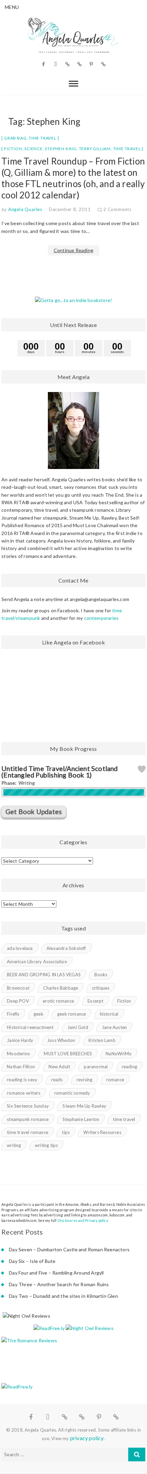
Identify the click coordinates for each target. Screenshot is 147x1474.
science (33, 148)
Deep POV (18, 1001)
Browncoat (18, 988)
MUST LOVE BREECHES (68, 1053)
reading (129, 1066)
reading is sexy (22, 1079)
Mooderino (18, 1053)
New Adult (59, 1066)
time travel (127, 148)
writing (14, 1145)
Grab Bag (15, 138)
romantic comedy (72, 1093)
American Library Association (37, 961)
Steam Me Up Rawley (84, 1106)
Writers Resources (102, 1132)
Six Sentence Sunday (28, 1106)
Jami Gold (77, 1027)
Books (100, 974)
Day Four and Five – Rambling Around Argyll (56, 1273)
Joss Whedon (61, 1040)
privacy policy (87, 1438)
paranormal (96, 1066)
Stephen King (61, 148)
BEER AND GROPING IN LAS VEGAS (44, 974)
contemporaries (101, 618)
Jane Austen (114, 1027)
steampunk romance (28, 1119)
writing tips (46, 1145)
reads (57, 1079)
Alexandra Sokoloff (66, 948)
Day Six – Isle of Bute (32, 1261)
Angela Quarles (24, 209)
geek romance (71, 1014)
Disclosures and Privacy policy (82, 1220)
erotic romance (58, 1001)
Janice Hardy (20, 1040)
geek (38, 1014)
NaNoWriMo (119, 1053)
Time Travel (42, 138)
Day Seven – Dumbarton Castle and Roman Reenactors (69, 1249)
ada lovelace (19, 948)
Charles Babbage (60, 988)
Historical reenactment (30, 1027)
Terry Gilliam (95, 148)
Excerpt (95, 1001)
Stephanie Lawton (81, 1119)
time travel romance (27, 1132)
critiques (101, 988)
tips (66, 1132)
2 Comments (117, 209)
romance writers (23, 1093)
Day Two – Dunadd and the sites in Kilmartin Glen (63, 1296)
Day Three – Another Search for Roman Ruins (59, 1284)
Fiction (13, 148)
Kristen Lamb (102, 1040)
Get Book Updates (33, 812)
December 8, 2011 (70, 209)
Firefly (13, 1014)
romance (115, 1079)
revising (85, 1079)
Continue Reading (73, 250)
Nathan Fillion (21, 1066)
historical (109, 1014)
